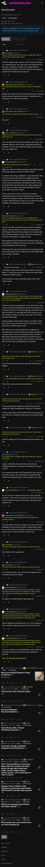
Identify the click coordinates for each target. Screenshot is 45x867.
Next (4, 837)
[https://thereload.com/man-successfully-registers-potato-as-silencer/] (39, 676)
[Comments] (39, 694)
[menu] (42, 3)
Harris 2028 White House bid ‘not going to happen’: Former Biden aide (21, 87)
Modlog (4, 847)
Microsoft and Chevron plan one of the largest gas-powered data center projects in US (21, 357)
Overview (6, 39)
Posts (24, 39)
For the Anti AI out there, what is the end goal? (15, 164)
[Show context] (3, 59)
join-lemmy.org (7, 863)
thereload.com (5, 677)
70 (4, 719)
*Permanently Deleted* (34, 490)
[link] (6, 59)
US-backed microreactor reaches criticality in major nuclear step (21, 547)
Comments (15, 39)
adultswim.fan (20, 3)
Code (3, 859)
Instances (5, 851)
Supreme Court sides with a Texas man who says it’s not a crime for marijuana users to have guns (22, 400)
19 (4, 777)
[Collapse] (3, 50)
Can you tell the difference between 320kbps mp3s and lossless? (23, 379)
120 (4, 701)
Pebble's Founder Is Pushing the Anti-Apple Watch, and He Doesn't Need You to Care (22, 136)
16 (4, 683)
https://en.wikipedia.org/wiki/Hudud (14, 658)
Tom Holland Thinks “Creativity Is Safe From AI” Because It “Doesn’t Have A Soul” (22, 457)
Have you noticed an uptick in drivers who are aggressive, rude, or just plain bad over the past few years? (21, 56)
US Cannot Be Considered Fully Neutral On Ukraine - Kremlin (20, 114)
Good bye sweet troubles (11, 267)
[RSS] (23, 44)
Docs (3, 855)
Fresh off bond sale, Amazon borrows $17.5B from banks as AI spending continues (20, 518)
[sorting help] (20, 44)
